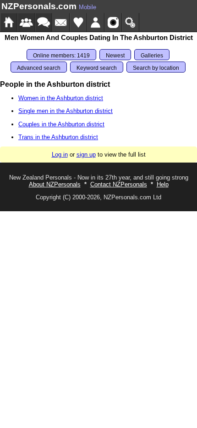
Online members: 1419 (61, 55)
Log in (60, 154)
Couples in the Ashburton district (61, 124)
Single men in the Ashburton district (65, 110)
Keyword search (97, 68)
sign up (86, 154)
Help (163, 184)
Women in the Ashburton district (60, 98)
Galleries (152, 55)
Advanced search (38, 68)
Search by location (156, 68)
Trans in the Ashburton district (58, 137)
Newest (115, 55)
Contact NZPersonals (118, 184)
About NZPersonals (55, 184)
